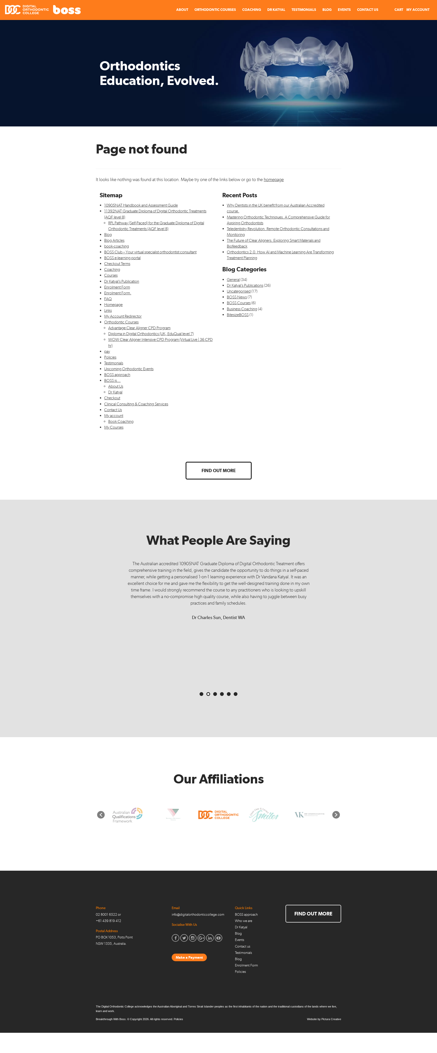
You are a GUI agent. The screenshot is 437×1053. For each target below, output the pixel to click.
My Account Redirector (123, 316)
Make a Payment (189, 957)
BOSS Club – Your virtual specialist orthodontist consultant (150, 252)
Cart (398, 10)
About (182, 10)
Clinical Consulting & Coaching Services (136, 404)
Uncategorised (239, 291)
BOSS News (237, 297)
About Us (115, 386)
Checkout (112, 398)
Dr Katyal (276, 10)
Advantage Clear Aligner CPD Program (139, 327)
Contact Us (367, 10)
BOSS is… (112, 380)
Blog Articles (114, 240)
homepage (274, 179)
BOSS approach (117, 374)
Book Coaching (121, 421)
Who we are (243, 921)
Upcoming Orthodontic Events (129, 368)
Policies (110, 357)
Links (108, 310)
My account (113, 415)
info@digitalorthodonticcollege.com (198, 914)
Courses (111, 275)
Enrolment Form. (117, 293)
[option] (128, 814)
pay (107, 351)
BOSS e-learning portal (122, 257)
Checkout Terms (117, 263)
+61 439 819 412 (108, 921)
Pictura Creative (331, 1019)
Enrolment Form (117, 287)
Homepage (113, 304)
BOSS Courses (239, 302)
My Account (417, 10)
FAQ (108, 298)
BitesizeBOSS (238, 314)
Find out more (219, 470)
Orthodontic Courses (215, 10)
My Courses (113, 427)
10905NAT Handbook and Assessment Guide (141, 205)
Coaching (251, 10)
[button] (101, 815)
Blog (327, 10)
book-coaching (116, 246)
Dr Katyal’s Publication (121, 281)
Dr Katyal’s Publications (245, 285)
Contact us (242, 946)
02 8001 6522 (106, 914)
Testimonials (304, 10)
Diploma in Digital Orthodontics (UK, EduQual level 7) (151, 333)
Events (344, 10)
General (233, 279)
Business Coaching (242, 308)
